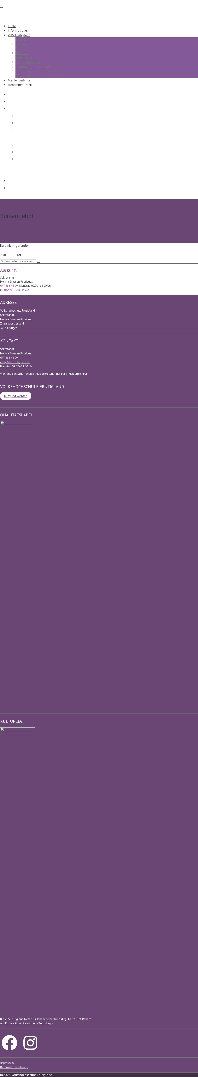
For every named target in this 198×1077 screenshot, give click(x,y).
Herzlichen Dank (20, 84)
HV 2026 (21, 53)
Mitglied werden (27, 62)
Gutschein (22, 75)
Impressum (7, 1063)
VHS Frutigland (19, 35)
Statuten (21, 48)
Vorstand (22, 44)
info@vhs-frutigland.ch (15, 289)
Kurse (12, 26)
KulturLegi (23, 71)
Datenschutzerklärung (14, 1067)
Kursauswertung (27, 57)
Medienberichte (19, 80)
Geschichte (23, 39)
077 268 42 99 (9, 285)
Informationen (18, 30)
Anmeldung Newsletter (32, 66)
